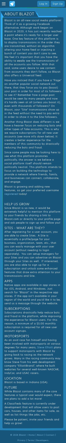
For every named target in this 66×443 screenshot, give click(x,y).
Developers (42, 440)
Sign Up (58, 4)
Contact (50, 435)
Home (32, 435)
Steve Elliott (45, 347)
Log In (43, 4)
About (40, 435)
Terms (31, 440)
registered (11, 194)
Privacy (21, 440)
